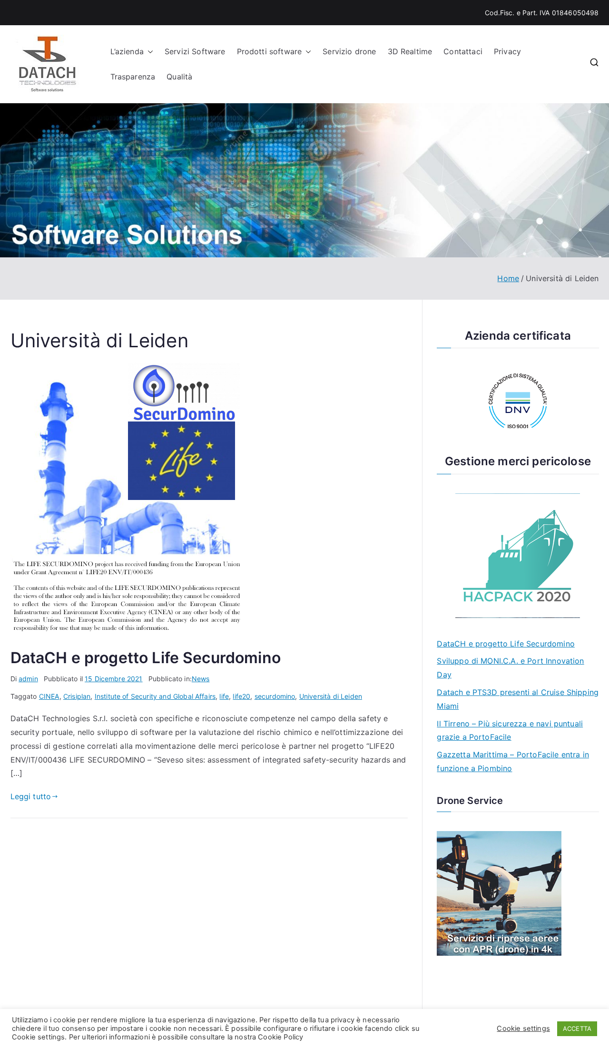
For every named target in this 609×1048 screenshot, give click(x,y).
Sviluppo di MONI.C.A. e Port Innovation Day (510, 667)
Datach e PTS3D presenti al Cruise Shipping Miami (518, 699)
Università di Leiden (330, 696)
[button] (148, 52)
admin (28, 679)
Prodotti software (269, 51)
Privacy (507, 51)
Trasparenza (133, 76)
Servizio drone (349, 51)
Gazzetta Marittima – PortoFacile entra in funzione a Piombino (513, 761)
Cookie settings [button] (523, 1028)
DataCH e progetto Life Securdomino (145, 657)
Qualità (179, 76)
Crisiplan (76, 696)
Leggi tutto (30, 796)
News (201, 679)
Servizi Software (195, 51)
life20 (241, 696)
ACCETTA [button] (577, 1028)
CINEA (49, 696)
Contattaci (462, 51)
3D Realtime (410, 51)
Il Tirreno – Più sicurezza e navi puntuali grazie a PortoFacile (510, 730)
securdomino (275, 696)
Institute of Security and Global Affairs (155, 696)
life (224, 696)
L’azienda (127, 51)
